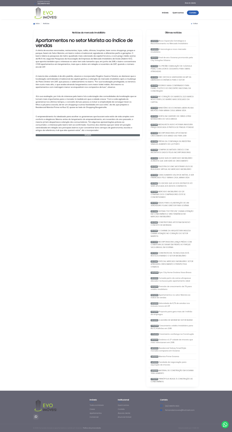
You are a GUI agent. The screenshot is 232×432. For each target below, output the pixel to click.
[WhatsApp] (36, 417)
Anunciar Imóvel (124, 417)
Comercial (94, 417)
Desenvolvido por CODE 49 (188, 428)
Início (38, 23)
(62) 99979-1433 (172, 406)
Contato (192, 13)
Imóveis (165, 13)
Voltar (195, 23)
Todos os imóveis (97, 405)
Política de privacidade (92, 428)
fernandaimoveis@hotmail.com (179, 410)
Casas (92, 409)
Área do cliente (190, 3)
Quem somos (178, 13)
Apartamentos (96, 413)
